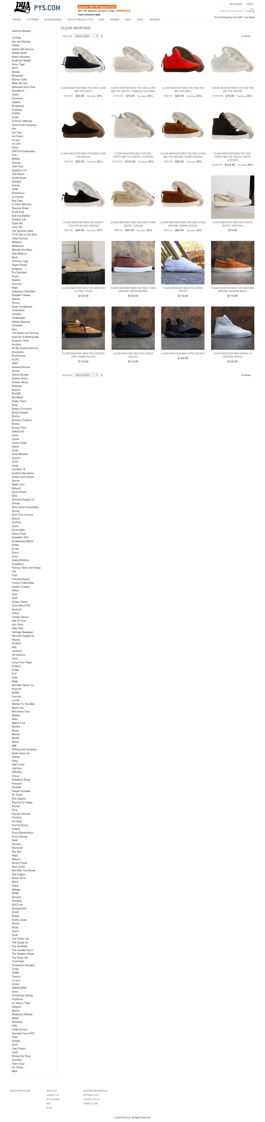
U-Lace (16, 980)
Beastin (16, 390)
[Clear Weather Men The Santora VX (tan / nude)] (83, 262)
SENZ (15, 893)
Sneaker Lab (19, 219)
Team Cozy (18, 1063)
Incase (15, 140)
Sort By (67, 36)
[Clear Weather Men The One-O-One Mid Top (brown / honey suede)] (182, 128)
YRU (14, 1025)
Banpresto (17, 75)
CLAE (15, 450)
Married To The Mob (23, 704)
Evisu (15, 556)
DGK (14, 496)
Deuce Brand (19, 492)
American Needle (21, 60)
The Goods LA (20, 942)
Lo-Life (15, 700)
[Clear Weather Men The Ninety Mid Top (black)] (83, 128)
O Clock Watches (21, 204)
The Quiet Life (20, 957)
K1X (14, 673)
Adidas (16, 45)
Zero (14, 329)
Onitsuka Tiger (20, 261)
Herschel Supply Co (23, 635)
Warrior (16, 1010)
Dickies (16, 503)
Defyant (16, 488)
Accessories (52, 19)
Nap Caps (17, 200)
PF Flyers (17, 794)
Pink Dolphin (19, 798)
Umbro (15, 984)
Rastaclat (17, 847)
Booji (14, 405)
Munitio (16, 734)
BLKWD (16, 393)
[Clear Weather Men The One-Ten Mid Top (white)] (232, 62)
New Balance (19, 253)
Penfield (16, 787)
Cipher (15, 446)
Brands (155, 19)
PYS (14, 155)
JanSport (17, 651)
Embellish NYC (20, 537)
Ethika (15, 545)
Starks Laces (19, 919)
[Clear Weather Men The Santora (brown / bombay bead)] (232, 262)
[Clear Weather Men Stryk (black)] (182, 328)
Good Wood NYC (21, 605)
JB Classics (18, 655)
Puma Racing (19, 836)
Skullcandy (18, 212)
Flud (14, 575)
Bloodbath (17, 397)
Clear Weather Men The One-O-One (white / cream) (133, 224)
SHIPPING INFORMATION (95, 1090)
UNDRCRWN (19, 988)
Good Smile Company (24, 125)
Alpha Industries (21, 56)
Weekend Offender (22, 1014)
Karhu (15, 147)
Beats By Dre (19, 83)
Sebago (16, 889)
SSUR (15, 912)
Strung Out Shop (21, 1056)
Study (15, 927)
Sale (140, 19)
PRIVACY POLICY (91, 1099)
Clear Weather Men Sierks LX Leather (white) (232, 355)
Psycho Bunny (20, 825)
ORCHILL (17, 772)
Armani (16, 371)
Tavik (15, 935)
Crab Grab (17, 166)
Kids (128, 19)
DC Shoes (17, 1067)
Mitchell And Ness (22, 249)
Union (15, 991)
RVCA (15, 882)
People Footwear (21, 791)
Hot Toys (17, 132)
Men (101, 19)
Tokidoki (16, 314)
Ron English (18, 874)
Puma (15, 276)
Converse (17, 98)
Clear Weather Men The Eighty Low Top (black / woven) (83, 224)
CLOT (15, 1044)
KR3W (15, 692)
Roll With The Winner (24, 870)
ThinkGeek (18, 961)
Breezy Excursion (22, 408)
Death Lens (18, 484)
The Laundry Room (22, 950)
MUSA (15, 738)
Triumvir (16, 976)
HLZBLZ (16, 643)
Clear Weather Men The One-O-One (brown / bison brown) (133, 289)
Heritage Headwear (22, 632)
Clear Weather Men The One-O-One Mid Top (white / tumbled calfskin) (133, 89)
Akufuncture (18, 355)
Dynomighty (18, 529)
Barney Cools (19, 79)
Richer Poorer (19, 863)
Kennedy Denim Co (23, 685)
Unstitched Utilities (22, 995)
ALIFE (15, 359)
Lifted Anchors (20, 238)
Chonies (16, 162)
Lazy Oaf (17, 227)
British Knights (20, 412)
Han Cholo (17, 624)
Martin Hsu (18, 708)
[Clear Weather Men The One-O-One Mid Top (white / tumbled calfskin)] (133, 62)
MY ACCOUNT (53, 1099)
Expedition (18, 564)
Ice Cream (17, 136)
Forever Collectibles (23, 582)
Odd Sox (17, 768)
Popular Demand (21, 813)
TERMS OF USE (90, 1103)
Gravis (15, 613)
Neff (14, 745)
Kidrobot (16, 181)
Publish (16, 829)
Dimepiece (18, 106)
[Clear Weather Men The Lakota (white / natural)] (232, 197)
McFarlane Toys (21, 711)
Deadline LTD (19, 170)
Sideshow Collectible (23, 291)
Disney (16, 511)
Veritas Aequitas (21, 321)
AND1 (15, 363)
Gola (14, 594)
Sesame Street (20, 208)
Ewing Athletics (20, 560)
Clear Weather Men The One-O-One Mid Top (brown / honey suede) (182, 155)
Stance (16, 299)
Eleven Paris (19, 533)
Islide (15, 189)
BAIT (15, 68)
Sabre (15, 885)
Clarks (15, 94)
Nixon (15, 257)
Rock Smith (18, 866)
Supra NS (17, 223)
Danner (16, 480)
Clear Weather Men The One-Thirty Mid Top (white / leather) (133, 155)
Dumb (15, 526)
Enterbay (17, 109)
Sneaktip (17, 900)
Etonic (15, 552)
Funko (15, 117)
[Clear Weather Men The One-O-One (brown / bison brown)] (133, 262)
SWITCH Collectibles (23, 151)
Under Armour (19, 1029)
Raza (15, 855)
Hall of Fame (19, 620)
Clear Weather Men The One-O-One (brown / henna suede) (182, 224)
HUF (14, 647)
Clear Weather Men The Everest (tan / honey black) (83, 355)
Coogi (15, 465)
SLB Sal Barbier (21, 215)
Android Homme (21, 367)
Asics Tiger (18, 64)
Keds (15, 677)
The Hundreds (20, 946)
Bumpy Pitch (19, 427)
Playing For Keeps (22, 802)
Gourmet (17, 609)
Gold (14, 598)
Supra (15, 931)
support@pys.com (20, 1090)
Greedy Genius (20, 617)
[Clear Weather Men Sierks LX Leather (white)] (232, 328)
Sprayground (19, 908)
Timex (15, 969)
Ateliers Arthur (20, 378)
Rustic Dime (19, 878)
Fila (14, 571)
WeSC (15, 1018)
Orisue (15, 776)
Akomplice (18, 352)
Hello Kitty (17, 628)
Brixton (16, 416)
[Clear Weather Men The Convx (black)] (133, 328)
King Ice (16, 688)
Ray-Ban (17, 851)
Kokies (16, 185)
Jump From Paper (22, 662)
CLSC (15, 461)
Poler (15, 1037)
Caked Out (18, 431)
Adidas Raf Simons (23, 49)
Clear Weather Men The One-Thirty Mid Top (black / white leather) (232, 157)
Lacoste (16, 696)
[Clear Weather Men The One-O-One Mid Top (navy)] (83, 62)
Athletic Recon (20, 382)
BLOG (49, 1107)
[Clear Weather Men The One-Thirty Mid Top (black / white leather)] (232, 128)
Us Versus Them (21, 1003)
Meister (16, 715)
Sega (15, 287)
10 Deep (16, 37)
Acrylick (16, 344)
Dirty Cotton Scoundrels (25, 507)
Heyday (16, 639)
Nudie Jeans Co (21, 753)
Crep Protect (19, 1048)
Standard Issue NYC (23, 1033)
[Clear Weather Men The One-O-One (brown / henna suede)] (182, 197)
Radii (14, 840)
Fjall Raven (18, 174)
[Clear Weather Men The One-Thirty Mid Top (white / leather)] (133, 128)
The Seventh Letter (22, 231)
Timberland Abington (23, 965)
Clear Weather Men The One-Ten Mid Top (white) (233, 89)
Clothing (33, 19)
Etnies (15, 549)
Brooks (16, 424)
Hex (14, 128)
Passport (17, 783)
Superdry (17, 1059)
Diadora (16, 102)
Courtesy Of (18, 469)
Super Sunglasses (22, 306)
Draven (16, 518)
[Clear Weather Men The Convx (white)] (182, 262)
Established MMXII (22, 541)
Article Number (20, 374)
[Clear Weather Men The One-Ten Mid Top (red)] (182, 62)
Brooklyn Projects (22, 420)
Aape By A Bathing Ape (25, 337)
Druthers (16, 522)
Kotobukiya (18, 193)
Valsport (16, 1006)
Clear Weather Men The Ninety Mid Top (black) (83, 155)
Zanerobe (17, 325)
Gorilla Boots (19, 178)
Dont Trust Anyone (22, 514)
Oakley (16, 757)
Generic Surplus (21, 586)
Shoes (17, 19)
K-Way (15, 670)
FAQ (48, 1103)
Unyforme (17, 999)
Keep (15, 681)
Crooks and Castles (23, 476)
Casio (15, 435)
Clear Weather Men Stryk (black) (183, 353)
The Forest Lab (20, 938)
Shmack (16, 897)
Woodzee (17, 1022)
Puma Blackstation (22, 832)
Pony (15, 810)
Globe (15, 590)
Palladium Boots (21, 779)
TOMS (15, 972)
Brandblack (18, 90)
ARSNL (16, 159)
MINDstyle (18, 246)
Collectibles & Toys (80, 19)
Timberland (18, 310)
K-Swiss (16, 666)
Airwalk (16, 1041)
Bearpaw (17, 386)
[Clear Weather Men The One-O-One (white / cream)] (133, 197)
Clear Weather (20, 454)
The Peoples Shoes (23, 953)
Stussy (16, 302)
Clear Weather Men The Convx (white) (183, 289)
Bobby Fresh (19, 401)
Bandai (16, 72)
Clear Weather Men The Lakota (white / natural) (232, 224)
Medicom (17, 242)
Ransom (16, 844)
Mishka (16, 726)
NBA (14, 1071)
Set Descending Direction (102, 36)
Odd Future (18, 764)
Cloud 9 (16, 458)
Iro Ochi (16, 143)
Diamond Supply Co (23, 499)
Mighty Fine (18, 723)
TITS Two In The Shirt (24, 234)
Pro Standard (19, 272)
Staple (15, 916)
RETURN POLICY (91, 1095)
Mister (15, 730)
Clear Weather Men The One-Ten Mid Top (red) (183, 89)
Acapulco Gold (20, 340)
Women (114, 19)
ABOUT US (52, 1090)
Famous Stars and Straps (26, 567)
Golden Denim (20, 602)
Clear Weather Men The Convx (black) (133, 355)
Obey (15, 760)
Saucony (17, 284)
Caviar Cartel (19, 443)
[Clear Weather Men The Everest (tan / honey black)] (83, 328)
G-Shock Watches (22, 121)
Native (15, 741)
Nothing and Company (24, 749)
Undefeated (18, 318)
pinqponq (17, 268)
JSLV (15, 658)
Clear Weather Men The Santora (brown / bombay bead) (232, 289)
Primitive (17, 817)
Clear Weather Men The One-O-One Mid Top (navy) (83, 89)
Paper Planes (19, 265)
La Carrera (17, 196)
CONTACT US (53, 1095)
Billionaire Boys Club (23, 87)
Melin (15, 719)
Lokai (15, 1052)
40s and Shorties (21, 41)
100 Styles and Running (25, 333)
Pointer (16, 806)
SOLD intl (17, 904)
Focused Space (20, 579)
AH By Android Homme (25, 348)
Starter (15, 923)
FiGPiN (16, 113)
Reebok (16, 280)
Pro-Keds (17, 821)
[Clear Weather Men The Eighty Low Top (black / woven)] (83, 197)
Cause (15, 439)
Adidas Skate (19, 53)
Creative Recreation (23, 473)
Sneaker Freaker (21, 295)
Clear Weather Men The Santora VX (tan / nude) (83, 289)
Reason (16, 859)
